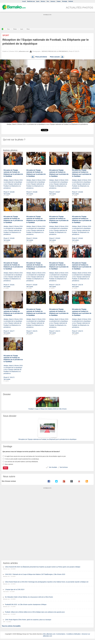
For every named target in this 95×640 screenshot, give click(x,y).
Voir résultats (53, 467)
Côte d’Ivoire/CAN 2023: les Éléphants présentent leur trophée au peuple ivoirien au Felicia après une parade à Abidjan (42, 567)
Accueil (24, 1)
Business (43, 1)
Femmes (59, 1)
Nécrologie (64, 1)
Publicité (70, 1)
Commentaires (60, 634)
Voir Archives (63, 467)
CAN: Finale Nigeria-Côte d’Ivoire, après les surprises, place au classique (28, 619)
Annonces (52, 1)
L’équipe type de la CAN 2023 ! (15, 589)
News (48, 1)
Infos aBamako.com (49, 634)
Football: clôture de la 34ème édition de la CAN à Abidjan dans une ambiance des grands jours (35, 612)
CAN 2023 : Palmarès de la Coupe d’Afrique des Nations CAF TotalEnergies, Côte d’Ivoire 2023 (35, 574)
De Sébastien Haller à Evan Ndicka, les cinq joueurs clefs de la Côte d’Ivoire (29, 597)
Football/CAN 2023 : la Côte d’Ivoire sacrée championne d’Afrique (25, 604)
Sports (37, 1)
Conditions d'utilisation (73, 634)
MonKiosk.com (31, 1)
